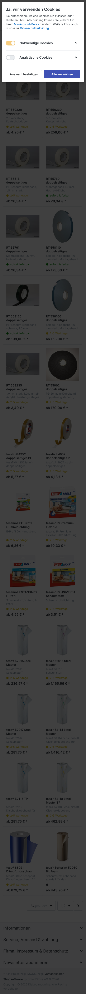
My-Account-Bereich (27, 24)
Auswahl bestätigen (24, 74)
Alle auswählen (62, 74)
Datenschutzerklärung (34, 28)
